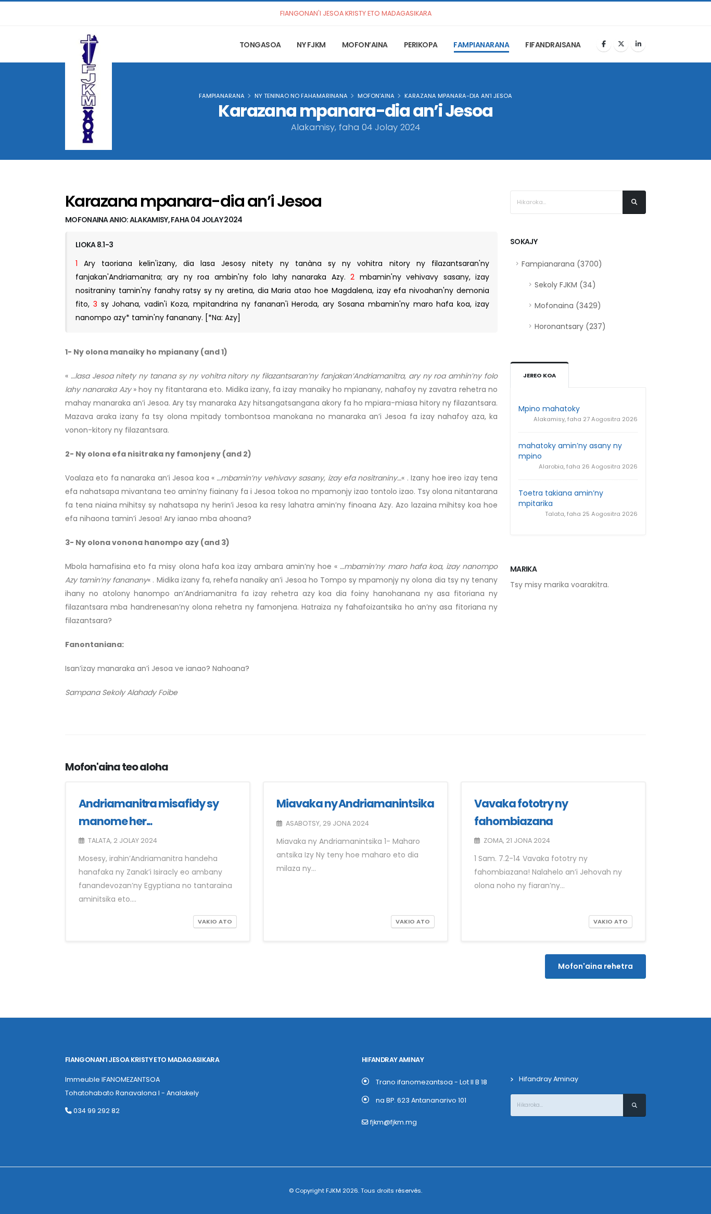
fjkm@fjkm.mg (393, 1122)
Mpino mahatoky (549, 408)
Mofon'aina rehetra (595, 966)
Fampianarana (481, 45)
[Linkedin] (638, 44)
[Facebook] (603, 44)
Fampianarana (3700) (562, 264)
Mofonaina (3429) (568, 305)
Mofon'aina (376, 96)
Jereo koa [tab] (539, 375)
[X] (621, 44)
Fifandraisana (553, 45)
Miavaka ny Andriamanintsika (355, 803)
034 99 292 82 (96, 1110)
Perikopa (421, 45)
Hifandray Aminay (548, 1078)
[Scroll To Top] (693, 1202)
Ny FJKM (311, 45)
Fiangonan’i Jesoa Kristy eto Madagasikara (142, 1059)
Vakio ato (215, 921)
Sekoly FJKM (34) (565, 285)
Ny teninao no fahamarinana (301, 96)
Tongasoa (260, 45)
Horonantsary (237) (570, 326)
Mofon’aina (365, 45)
